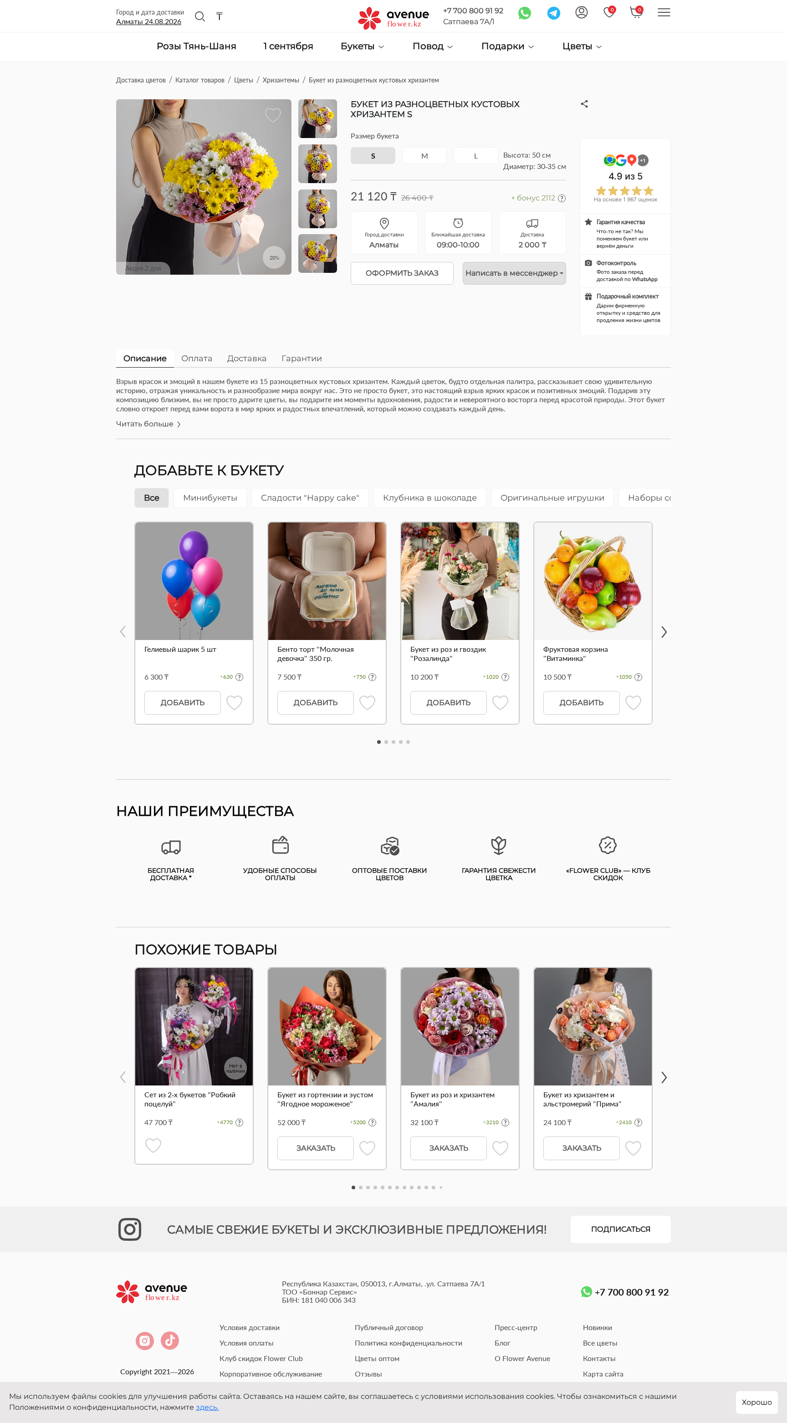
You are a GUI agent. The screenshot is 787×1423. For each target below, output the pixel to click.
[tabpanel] (393, 408)
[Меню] (664, 12)
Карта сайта (603, 1373)
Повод (429, 46)
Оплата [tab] (197, 358)
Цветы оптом (377, 1358)
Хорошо (757, 1402)
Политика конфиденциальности (408, 1342)
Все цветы (600, 1342)
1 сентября (288, 46)
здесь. (207, 1407)
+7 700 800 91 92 (473, 10)
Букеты (359, 46)
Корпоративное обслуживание (271, 1373)
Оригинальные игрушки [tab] (552, 498)
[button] (379, 742)
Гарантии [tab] (301, 358)
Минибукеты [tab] (210, 498)
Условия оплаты (247, 1342)
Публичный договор (389, 1327)
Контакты (599, 1358)
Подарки (504, 46)
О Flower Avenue (522, 1358)
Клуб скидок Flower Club (261, 1358)
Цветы (578, 46)
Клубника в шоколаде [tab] (430, 498)
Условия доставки (250, 1327)
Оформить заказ (402, 273)
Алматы (148, 21)
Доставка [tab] (247, 358)
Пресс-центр (516, 1327)
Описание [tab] (145, 358)
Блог (503, 1342)
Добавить (182, 702)
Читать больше (145, 424)
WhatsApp (645, 279)
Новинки (597, 1327)
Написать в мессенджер (511, 273)
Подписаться (621, 1229)
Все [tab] (151, 498)
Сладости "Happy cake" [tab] (310, 498)
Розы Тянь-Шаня (196, 46)
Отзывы (368, 1373)
